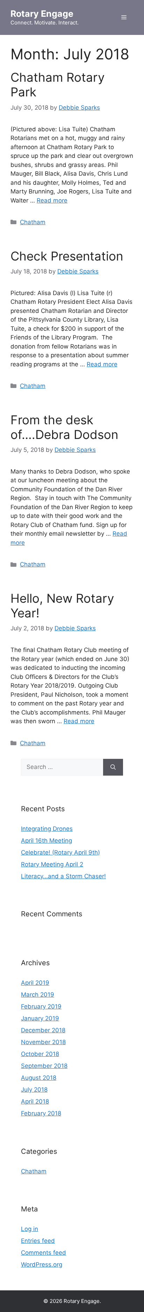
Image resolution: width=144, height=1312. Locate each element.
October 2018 (40, 1053)
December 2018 (43, 1030)
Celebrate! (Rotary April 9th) (60, 852)
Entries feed (38, 1240)
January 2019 (40, 1018)
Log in (29, 1228)
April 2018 (35, 1101)
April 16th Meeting (46, 840)
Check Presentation (66, 256)
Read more (52, 200)
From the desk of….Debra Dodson (64, 427)
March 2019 (37, 994)
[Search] (113, 767)
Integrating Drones (47, 828)
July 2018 (34, 1089)
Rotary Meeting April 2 (52, 864)
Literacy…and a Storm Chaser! (63, 876)
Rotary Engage (41, 13)
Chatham (32, 222)
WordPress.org (41, 1264)
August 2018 (38, 1077)
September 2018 (44, 1065)
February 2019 (41, 1006)
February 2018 (41, 1113)
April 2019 (35, 982)
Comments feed (43, 1252)
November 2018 (43, 1042)
